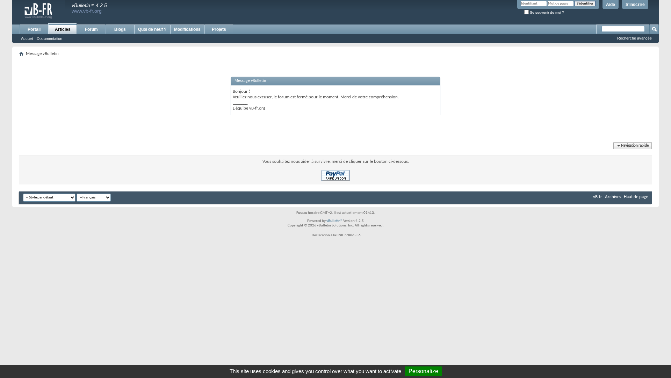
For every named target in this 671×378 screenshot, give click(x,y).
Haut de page (636, 197)
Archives (613, 197)
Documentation (49, 38)
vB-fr (597, 197)
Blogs (120, 29)
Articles (63, 29)
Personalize (423, 371)
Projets (219, 29)
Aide (610, 4)
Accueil (27, 38)
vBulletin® (334, 221)
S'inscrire (635, 4)
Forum (91, 29)
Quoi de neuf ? (152, 29)
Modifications (187, 29)
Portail (34, 29)
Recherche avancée (634, 38)
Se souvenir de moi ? (546, 12)
